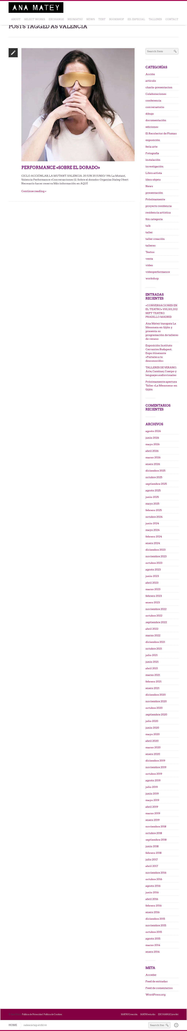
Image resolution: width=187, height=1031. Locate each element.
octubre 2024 (154, 516)
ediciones (152, 126)
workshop (152, 278)
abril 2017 (152, 866)
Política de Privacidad (32, 1014)
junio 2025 (152, 497)
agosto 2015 (153, 938)
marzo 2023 (153, 589)
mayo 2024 (153, 529)
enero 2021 (152, 688)
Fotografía (152, 153)
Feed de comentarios (159, 988)
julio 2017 (152, 859)
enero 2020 (153, 754)
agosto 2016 (153, 885)
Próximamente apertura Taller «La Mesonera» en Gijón (161, 385)
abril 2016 (152, 899)
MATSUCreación (129, 1014)
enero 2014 (153, 951)
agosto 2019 (153, 780)
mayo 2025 (152, 503)
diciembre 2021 (155, 642)
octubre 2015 (154, 931)
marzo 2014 (153, 945)
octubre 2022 (154, 615)
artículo (151, 80)
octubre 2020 (154, 707)
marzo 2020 (153, 747)
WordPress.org (155, 994)
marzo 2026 (153, 457)
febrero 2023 (154, 595)
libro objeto (153, 179)
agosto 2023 (153, 569)
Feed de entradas (156, 981)
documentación (156, 120)
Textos (150, 252)
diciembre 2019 (155, 760)
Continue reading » (33, 191)
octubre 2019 (154, 773)
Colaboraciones (156, 93)
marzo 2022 (153, 635)
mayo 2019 (152, 800)
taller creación (155, 238)
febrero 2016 (154, 905)
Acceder (151, 974)
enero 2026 (153, 464)
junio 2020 (152, 727)
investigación (154, 166)
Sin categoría (154, 219)
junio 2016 (152, 892)
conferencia (153, 100)
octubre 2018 (154, 833)
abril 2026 (152, 450)
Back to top (176, 1025)
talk (148, 225)
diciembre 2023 (155, 549)
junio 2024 (152, 523)
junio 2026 (152, 437)
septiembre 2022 (156, 622)
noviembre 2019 (156, 767)
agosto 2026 (153, 431)
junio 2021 (152, 661)
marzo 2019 (153, 813)
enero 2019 (153, 819)
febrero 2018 (153, 852)
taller (149, 232)
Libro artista (154, 173)
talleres (150, 245)
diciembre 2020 (156, 694)
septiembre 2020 (156, 714)
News (149, 186)
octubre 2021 (154, 648)
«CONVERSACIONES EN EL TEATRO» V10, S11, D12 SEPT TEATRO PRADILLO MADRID (162, 311)
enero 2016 (153, 912)
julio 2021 (152, 655)
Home (13, 1025)
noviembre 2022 (156, 609)
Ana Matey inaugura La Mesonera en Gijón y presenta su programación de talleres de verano (162, 331)
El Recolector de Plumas (161, 133)
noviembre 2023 (156, 556)
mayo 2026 (153, 444)
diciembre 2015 (155, 918)
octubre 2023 (154, 562)
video (149, 265)
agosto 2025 (153, 490)
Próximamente (155, 199)
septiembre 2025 (156, 483)
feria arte (151, 146)
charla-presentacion (159, 87)
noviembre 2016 (156, 872)
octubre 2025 (154, 477)
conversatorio (155, 107)
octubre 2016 (154, 879)
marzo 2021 (153, 674)
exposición (153, 140)
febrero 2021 (153, 681)
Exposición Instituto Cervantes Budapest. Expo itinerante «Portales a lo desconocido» (159, 353)
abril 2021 (152, 668)
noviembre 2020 (156, 701)
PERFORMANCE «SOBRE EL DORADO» (60, 167)
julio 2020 (152, 721)
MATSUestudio (147, 1014)
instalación (153, 159)
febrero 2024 (154, 536)
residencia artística (158, 212)
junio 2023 (152, 576)
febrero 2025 (154, 510)
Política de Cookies (52, 1014)
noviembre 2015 (156, 925)
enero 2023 (153, 602)
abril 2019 (152, 806)
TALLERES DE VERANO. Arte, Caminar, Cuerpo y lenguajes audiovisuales (161, 371)
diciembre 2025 (155, 470)
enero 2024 (153, 543)
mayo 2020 (153, 734)
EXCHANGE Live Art (168, 1014)
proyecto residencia (159, 205)
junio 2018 (152, 846)
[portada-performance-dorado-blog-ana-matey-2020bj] (78, 104)
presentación (154, 192)
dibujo (150, 113)
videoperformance (158, 271)
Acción (150, 74)
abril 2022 (152, 628)
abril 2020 (152, 740)
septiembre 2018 (156, 839)
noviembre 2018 (156, 826)
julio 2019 (152, 787)
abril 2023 (152, 582)
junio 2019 (152, 793)
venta (149, 258)
